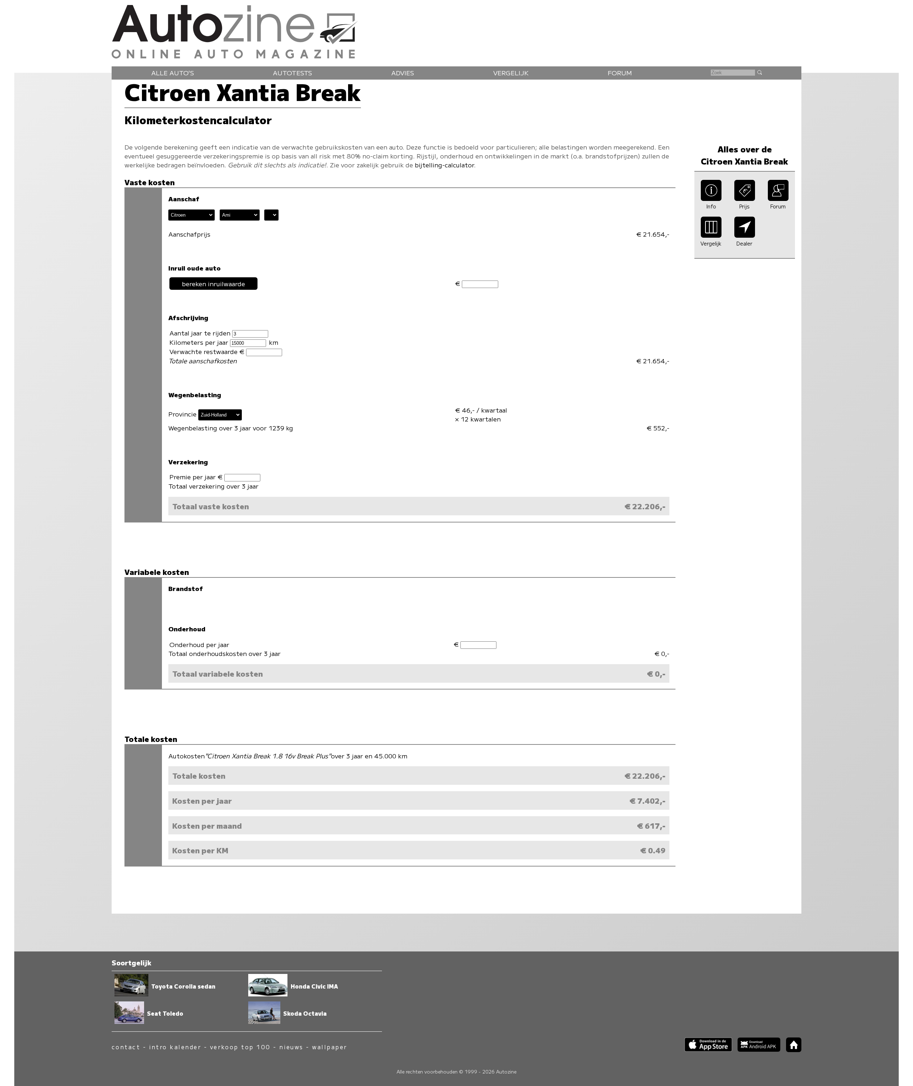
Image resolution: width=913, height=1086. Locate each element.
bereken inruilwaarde (213, 283)
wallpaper (329, 1047)
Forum (620, 72)
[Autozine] (456, 30)
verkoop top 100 (240, 1047)
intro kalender (175, 1047)
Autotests (292, 72)
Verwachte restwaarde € (207, 351)
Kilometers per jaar (199, 342)
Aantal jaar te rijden (200, 332)
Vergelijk (511, 72)
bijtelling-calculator (444, 164)
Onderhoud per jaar (199, 644)
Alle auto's (172, 72)
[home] (791, 1050)
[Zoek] (759, 72)
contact (126, 1047)
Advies (402, 72)
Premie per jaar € (196, 476)
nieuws (291, 1047)
